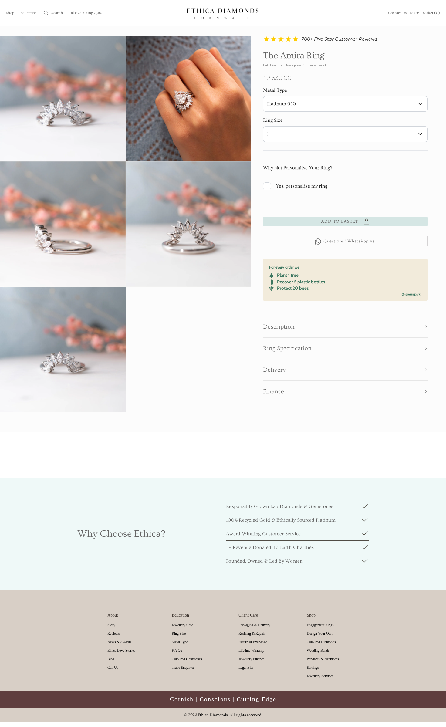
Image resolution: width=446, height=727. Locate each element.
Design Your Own (320, 633)
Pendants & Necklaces (323, 659)
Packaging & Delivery (254, 625)
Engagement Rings (320, 625)
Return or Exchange (252, 642)
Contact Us (397, 13)
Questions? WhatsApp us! (349, 241)
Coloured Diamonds (321, 642)
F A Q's (177, 650)
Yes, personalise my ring (301, 186)
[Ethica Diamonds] (223, 13)
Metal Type (275, 90)
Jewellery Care (182, 625)
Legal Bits (245, 667)
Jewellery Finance (251, 659)
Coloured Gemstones (187, 659)
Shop (10, 13)
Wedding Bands (318, 650)
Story (111, 625)
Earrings (313, 667)
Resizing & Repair (251, 633)
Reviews (113, 633)
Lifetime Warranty (251, 650)
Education (28, 13)
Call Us (112, 667)
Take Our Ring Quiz (85, 13)
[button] (53, 13)
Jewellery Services (320, 676)
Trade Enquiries (183, 667)
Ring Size (273, 120)
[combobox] (345, 104)
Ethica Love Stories (121, 650)
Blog (110, 659)
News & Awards (119, 642)
